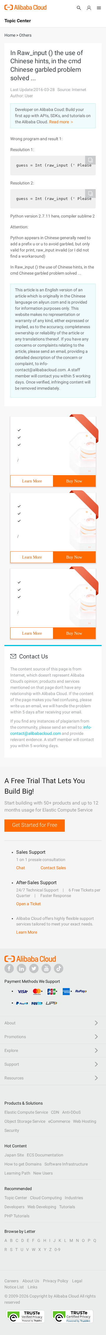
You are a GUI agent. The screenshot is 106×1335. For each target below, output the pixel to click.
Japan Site (14, 1155)
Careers (11, 1280)
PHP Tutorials (16, 1216)
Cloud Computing (46, 1197)
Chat (20, 867)
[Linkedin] (21, 968)
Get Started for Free (34, 825)
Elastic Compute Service (26, 1112)
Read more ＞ (61, 121)
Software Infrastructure (66, 1164)
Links (32, 1287)
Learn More (32, 481)
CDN (55, 1112)
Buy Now (74, 481)
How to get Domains (23, 1164)
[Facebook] (9, 968)
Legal (77, 1280)
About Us (30, 1280)
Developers (14, 1206)
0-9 (57, 1249)
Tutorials (67, 1206)
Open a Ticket (28, 903)
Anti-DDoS (71, 1112)
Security (11, 1130)
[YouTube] (46, 968)
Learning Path (17, 1173)
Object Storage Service (24, 1121)
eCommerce (59, 1121)
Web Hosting (84, 1121)
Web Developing (41, 1206)
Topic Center (15, 1197)
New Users (43, 1173)
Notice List (14, 1287)
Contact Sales (53, 867)
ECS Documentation (45, 1155)
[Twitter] (34, 968)
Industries (74, 1197)
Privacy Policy (55, 1280)
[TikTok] (58, 968)
